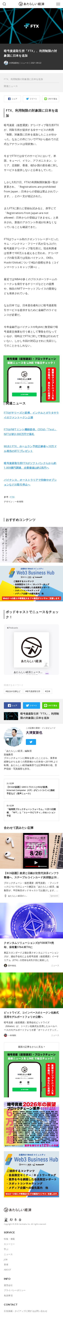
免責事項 (8, 1295)
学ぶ (6, 1249)
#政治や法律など (13, 691)
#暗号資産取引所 (32, 691)
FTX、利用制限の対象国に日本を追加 (23, 79)
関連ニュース (11, 86)
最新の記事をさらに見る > (31, 1046)
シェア (14, 98)
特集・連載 (9, 1238)
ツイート (33, 98)
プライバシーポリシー (15, 1290)
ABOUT (7, 1269)
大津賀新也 (34, 732)
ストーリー (9, 1244)
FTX (12, 496)
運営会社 (8, 1285)
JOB (5, 1259)
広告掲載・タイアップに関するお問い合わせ (25, 1311)
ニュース (25, 63)
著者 (6, 1264)
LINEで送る (52, 98)
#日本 (47, 691)
